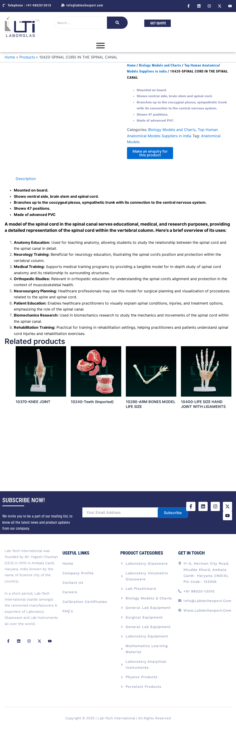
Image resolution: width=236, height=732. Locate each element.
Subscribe (173, 512)
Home (131, 65)
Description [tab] (26, 178)
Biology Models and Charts (160, 65)
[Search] (117, 23)
